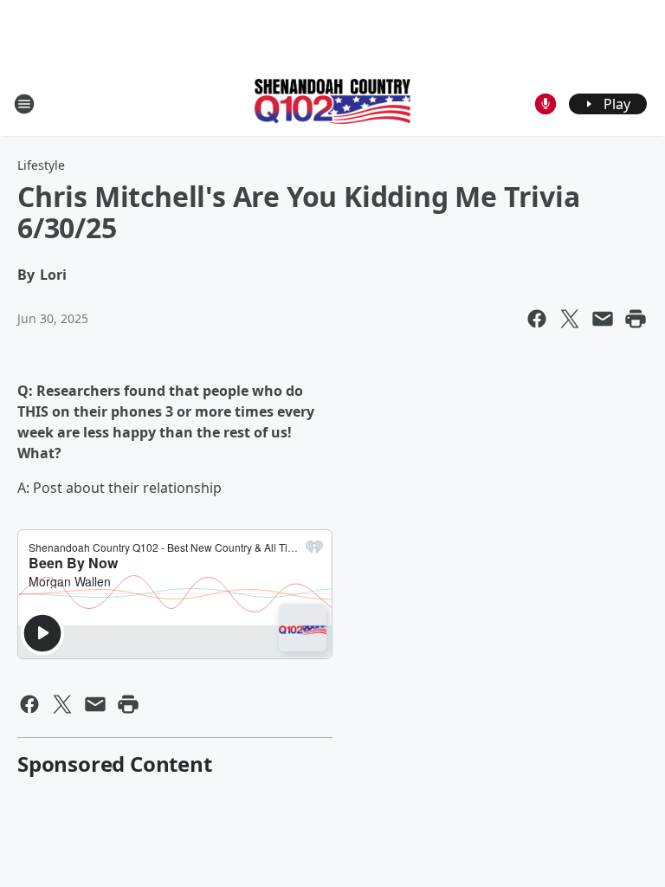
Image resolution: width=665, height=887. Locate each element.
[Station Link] (332, 103)
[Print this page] (635, 319)
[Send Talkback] (545, 104)
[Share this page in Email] (603, 319)
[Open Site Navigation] (24, 104)
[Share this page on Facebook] (537, 319)
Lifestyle (41, 165)
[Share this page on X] (570, 319)
